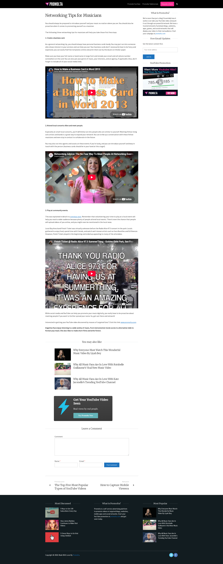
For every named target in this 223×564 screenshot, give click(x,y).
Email (82, 461)
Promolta (76, 555)
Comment (59, 436)
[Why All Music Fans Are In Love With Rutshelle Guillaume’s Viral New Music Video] (149, 525)
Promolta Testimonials (150, 4)
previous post (75, 216)
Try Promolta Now (85, 415)
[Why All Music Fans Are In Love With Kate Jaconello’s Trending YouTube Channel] (149, 537)
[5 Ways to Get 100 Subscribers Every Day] (52, 513)
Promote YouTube (134, 4)
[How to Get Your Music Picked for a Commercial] (63, 407)
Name (58, 461)
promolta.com (160, 33)
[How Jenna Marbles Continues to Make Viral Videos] (52, 525)
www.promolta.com (128, 322)
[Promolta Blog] (54, 4)
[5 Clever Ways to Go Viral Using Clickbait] (52, 537)
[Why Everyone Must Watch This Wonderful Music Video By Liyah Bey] (149, 513)
